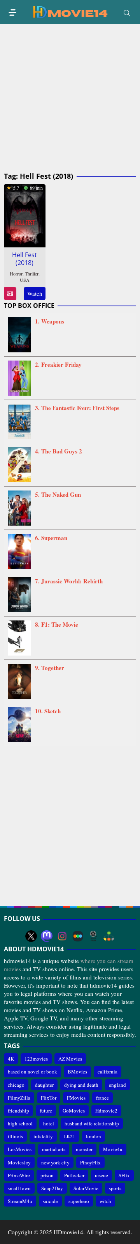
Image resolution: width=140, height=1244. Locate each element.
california (107, 1071)
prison (47, 1175)
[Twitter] (31, 936)
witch (105, 1201)
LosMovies (20, 1149)
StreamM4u (20, 1201)
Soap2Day (52, 1188)
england (117, 1084)
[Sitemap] (109, 936)
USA (25, 280)
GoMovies (74, 1110)
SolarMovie (86, 1188)
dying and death (81, 1084)
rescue (101, 1175)
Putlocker (74, 1175)
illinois (15, 1136)
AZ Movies (70, 1058)
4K (11, 1058)
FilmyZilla (19, 1097)
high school (20, 1123)
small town (19, 1188)
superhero (78, 1201)
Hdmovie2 (106, 1110)
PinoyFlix (90, 1162)
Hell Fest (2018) (24, 259)
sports (115, 1188)
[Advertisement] (70, 98)
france (102, 1097)
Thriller (31, 273)
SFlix (124, 1175)
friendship (18, 1110)
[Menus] (12, 13)
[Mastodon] (46, 936)
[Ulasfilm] (93, 936)
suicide (50, 1201)
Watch (34, 293)
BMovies (77, 1071)
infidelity (43, 1136)
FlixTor (48, 1097)
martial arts (53, 1149)
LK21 (69, 1136)
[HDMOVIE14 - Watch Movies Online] (70, 11)
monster (84, 1149)
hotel (48, 1123)
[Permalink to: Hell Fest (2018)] (25, 215)
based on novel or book (32, 1071)
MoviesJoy (19, 1162)
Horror (16, 273)
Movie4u (112, 1149)
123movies (36, 1058)
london (93, 1136)
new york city (55, 1162)
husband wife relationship (92, 1123)
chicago (16, 1084)
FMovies (76, 1097)
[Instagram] (62, 936)
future (46, 1110)
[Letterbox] (78, 936)
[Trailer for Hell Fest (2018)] (10, 293)
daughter (44, 1084)
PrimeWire (19, 1175)
